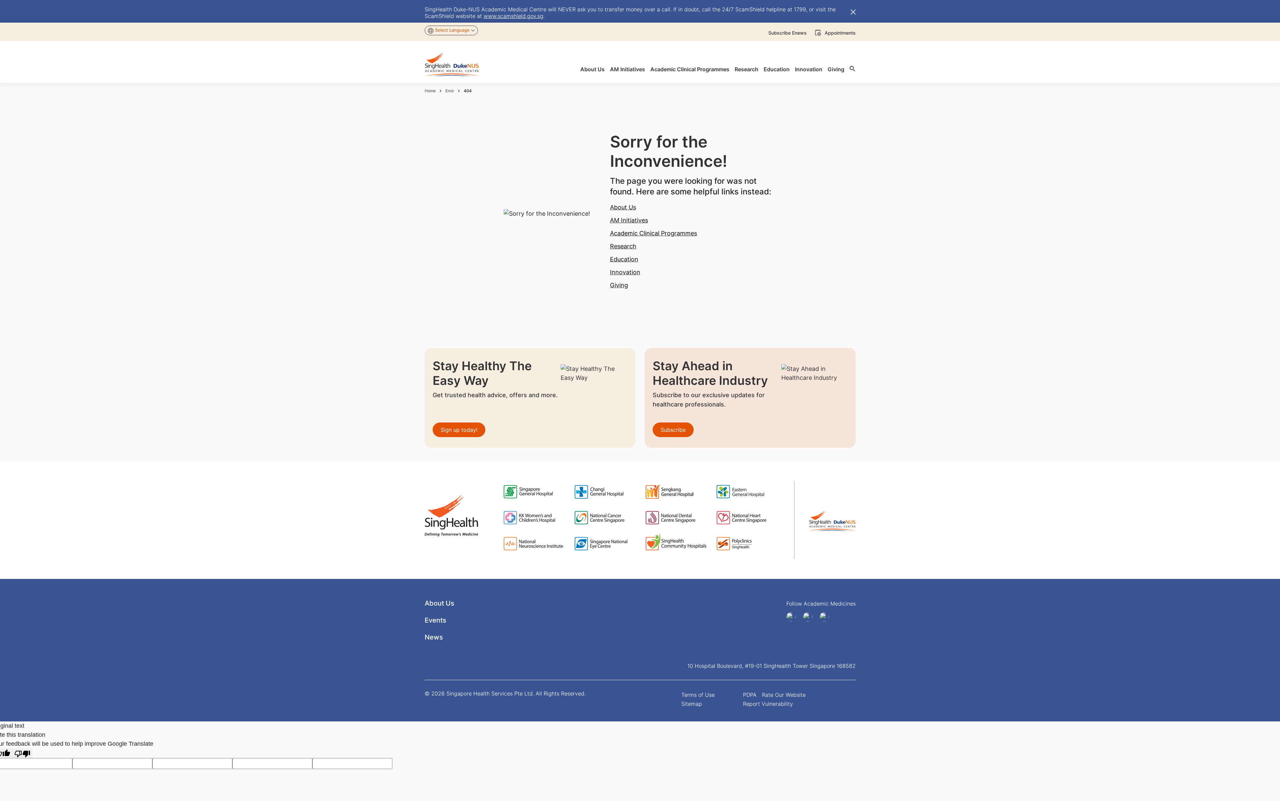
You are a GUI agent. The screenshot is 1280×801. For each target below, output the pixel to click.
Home (430, 90)
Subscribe (673, 429)
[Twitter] (827, 617)
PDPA (750, 694)
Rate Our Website (784, 694)
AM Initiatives (629, 220)
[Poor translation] (22, 753)
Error (449, 90)
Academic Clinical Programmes (653, 233)
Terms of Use (698, 694)
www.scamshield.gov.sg (513, 16)
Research (623, 246)
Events (435, 620)
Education (624, 259)
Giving (619, 285)
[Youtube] (810, 617)
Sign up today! (459, 429)
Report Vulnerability (768, 703)
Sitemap (691, 703)
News (434, 637)
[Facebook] (793, 617)
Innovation (625, 272)
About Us (623, 207)
